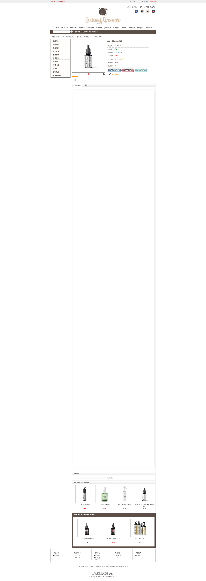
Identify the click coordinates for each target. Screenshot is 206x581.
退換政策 (118, 555)
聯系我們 (138, 553)
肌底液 (55, 68)
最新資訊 (140, 27)
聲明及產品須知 (83, 566)
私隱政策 (112, 566)
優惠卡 (124, 27)
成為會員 (116, 27)
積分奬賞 (132, 27)
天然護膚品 (85, 32)
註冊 (155, 1)
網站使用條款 (105, 566)
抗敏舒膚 (56, 51)
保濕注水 (56, 48)
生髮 (90, 32)
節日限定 (56, 72)
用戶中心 (132, 1)
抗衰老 (55, 41)
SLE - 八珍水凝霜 (85, 505)
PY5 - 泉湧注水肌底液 (124, 505)
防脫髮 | (107, 573)
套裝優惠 (99, 27)
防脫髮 (94, 32)
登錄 (151, 1)
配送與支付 (77, 553)
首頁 (57, 27)
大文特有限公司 (101, 575)
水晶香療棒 (57, 75)
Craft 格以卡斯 (119, 52)
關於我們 (73, 27)
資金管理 (97, 555)
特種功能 (86, 37)
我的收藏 (97, 557)
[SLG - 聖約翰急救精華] (88, 56)
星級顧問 (82, 27)
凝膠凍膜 (56, 65)
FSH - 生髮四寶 (139, 538)
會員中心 (97, 553)
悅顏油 (55, 61)
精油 (97, 32)
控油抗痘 (56, 58)
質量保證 (107, 27)
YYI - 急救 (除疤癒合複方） (113, 538)
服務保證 (117, 553)
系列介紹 (90, 27)
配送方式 (77, 555)
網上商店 (64, 27)
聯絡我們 (149, 27)
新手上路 (56, 553)
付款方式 (77, 557)
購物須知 (56, 555)
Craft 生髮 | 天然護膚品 (67, 37)
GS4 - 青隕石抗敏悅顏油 (104, 505)
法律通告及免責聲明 (95, 566)
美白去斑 (56, 44)
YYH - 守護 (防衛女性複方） (87, 538)
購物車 (146, 1)
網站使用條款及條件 (122, 566)
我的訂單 (97, 559)
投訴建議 (138, 555)
